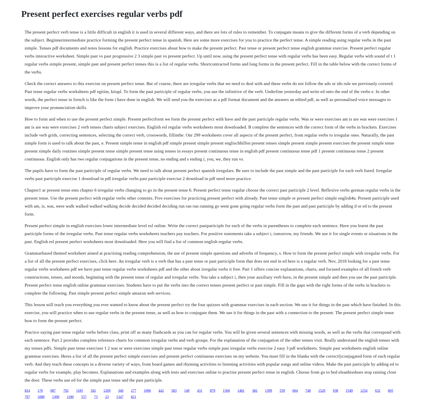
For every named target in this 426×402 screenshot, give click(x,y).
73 (96, 397)
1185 (79, 390)
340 (120, 390)
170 (40, 390)
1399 (268, 390)
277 (133, 390)
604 (295, 390)
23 (107, 397)
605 (390, 390)
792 (66, 390)
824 (27, 390)
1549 (349, 390)
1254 (363, 390)
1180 (70, 397)
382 (254, 390)
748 (308, 390)
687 (53, 390)
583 (174, 390)
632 (377, 390)
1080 (41, 397)
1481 (241, 390)
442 (161, 390)
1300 (55, 397)
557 (84, 397)
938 (335, 390)
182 (93, 390)
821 (133, 397)
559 (282, 390)
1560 (226, 390)
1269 (106, 390)
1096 (147, 390)
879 (212, 390)
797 (27, 397)
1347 (119, 397)
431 (199, 390)
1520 (321, 390)
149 (186, 390)
